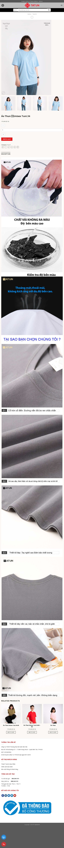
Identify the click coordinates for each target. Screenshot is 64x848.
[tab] (5, 154)
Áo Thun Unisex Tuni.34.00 (11, 725)
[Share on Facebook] (5, 147)
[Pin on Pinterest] (14, 147)
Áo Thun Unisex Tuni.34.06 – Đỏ (32, 726)
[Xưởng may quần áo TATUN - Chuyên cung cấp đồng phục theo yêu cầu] (32, 5)
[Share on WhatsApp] (2, 147)
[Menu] (2, 5)
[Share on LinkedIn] (17, 147)
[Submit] (49, 10)
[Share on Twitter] (8, 147)
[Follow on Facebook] (2, 795)
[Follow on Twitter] (8, 795)
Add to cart (7, 139)
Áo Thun (53, 725)
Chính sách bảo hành (7, 766)
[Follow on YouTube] (14, 795)
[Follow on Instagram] (5, 795)
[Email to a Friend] (11, 147)
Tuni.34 (34, 14)
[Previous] (4, 57)
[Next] (59, 57)
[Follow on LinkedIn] (11, 795)
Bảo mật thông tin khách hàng (9, 769)
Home (29, 14)
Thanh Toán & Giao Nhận (8, 764)
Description (5, 154)
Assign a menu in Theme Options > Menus (32, 1)
